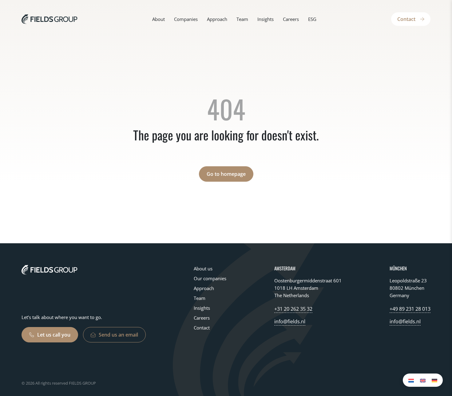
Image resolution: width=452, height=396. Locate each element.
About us (203, 268)
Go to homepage (226, 174)
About (158, 19)
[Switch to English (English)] (423, 380)
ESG (312, 19)
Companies (186, 19)
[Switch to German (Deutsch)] (434, 380)
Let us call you (53, 334)
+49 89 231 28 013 (410, 308)
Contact (406, 19)
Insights (265, 19)
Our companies (210, 278)
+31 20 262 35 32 (293, 308)
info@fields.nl (289, 321)
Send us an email (118, 334)
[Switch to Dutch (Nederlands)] (411, 380)
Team (242, 19)
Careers (291, 19)
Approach (217, 19)
